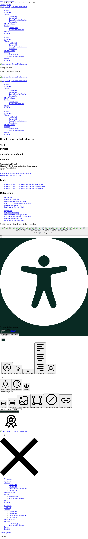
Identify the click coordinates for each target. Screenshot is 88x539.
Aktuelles (7, 12)
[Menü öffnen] (2, 75)
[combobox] (44, 231)
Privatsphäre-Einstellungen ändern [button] (15, 201)
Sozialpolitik (13, 16)
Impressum (8, 197)
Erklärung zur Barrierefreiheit (14, 207)
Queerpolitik (13, 18)
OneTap (13, 331)
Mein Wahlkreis (9, 24)
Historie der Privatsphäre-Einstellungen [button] (17, 203)
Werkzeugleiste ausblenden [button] (9, 334)
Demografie (13, 22)
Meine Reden (13, 28)
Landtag (7, 26)
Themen (7, 14)
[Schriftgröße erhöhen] (3, 331)
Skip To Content (6, 409)
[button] (1, 236)
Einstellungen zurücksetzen (9, 411)
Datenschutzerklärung (11, 199)
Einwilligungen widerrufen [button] (13, 205)
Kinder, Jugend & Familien (18, 20)
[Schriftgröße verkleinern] (3, 340)
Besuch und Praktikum (16, 30)
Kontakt (7, 33)
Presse (6, 32)
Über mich (7, 10)
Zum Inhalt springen (7, 1)
